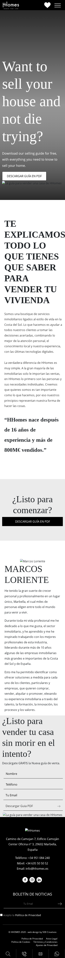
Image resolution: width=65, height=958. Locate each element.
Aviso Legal (51, 938)
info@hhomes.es (37, 869)
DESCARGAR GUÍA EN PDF (24, 176)
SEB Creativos (49, 932)
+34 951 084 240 (39, 858)
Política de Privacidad (28, 915)
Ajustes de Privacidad (46, 945)
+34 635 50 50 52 (37, 863)
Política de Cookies (20, 941)
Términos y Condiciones (45, 941)
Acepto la (22, 915)
